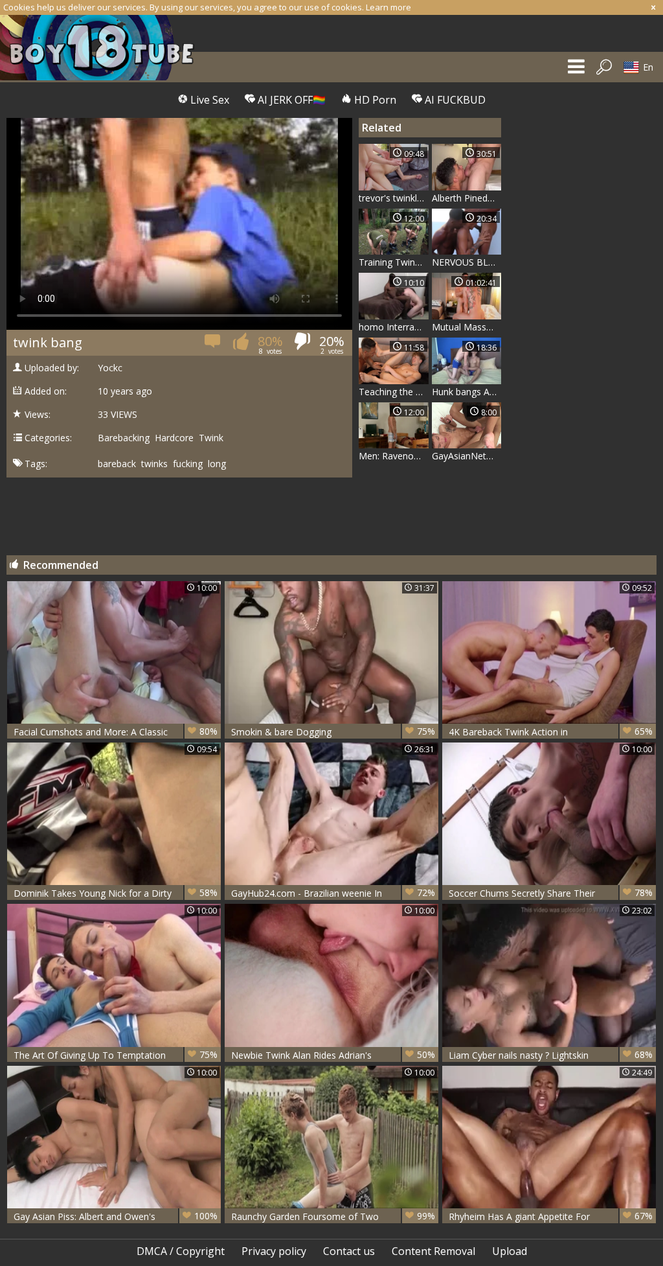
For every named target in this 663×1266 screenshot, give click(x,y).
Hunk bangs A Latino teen (467, 392)
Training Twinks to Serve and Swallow (394, 262)
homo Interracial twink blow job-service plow (394, 327)
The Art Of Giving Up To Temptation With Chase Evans (116, 1055)
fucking (188, 463)
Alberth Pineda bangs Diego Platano (467, 198)
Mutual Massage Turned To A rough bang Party (467, 327)
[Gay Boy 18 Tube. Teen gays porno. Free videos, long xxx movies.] (103, 47)
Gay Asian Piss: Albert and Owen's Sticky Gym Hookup (116, 1216)
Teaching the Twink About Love (394, 392)
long (217, 463)
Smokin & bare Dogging (333, 731)
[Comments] (213, 345)
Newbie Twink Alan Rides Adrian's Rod (333, 1055)
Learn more (388, 7)
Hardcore (174, 438)
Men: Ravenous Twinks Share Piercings (394, 456)
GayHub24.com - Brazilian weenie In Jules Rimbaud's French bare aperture (333, 893)
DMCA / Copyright (181, 1251)
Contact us (349, 1251)
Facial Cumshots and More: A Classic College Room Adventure (116, 732)
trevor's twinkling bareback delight (394, 198)
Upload (509, 1251)
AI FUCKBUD (454, 100)
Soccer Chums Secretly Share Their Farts (551, 893)
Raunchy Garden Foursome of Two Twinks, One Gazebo (333, 1216)
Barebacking (124, 438)
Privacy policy (274, 1251)
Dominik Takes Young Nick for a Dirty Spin (116, 893)
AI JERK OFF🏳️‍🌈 (290, 100)
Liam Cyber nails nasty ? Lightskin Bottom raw (551, 1055)
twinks (154, 463)
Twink (211, 438)
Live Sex (208, 100)
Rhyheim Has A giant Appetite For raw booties (551, 1216)
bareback (117, 463)
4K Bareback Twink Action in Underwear (551, 732)
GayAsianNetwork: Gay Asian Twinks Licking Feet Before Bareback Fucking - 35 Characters (467, 456)
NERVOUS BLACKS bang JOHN (467, 262)
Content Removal (433, 1251)
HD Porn (374, 100)
